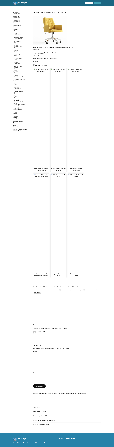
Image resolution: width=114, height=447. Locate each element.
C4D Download (51, 290)
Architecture (15, 43)
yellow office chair (37, 292)
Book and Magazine (18, 58)
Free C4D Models (67, 438)
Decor (14, 57)
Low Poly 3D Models (17, 109)
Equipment (16, 87)
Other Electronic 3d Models (19, 76)
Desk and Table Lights (18, 105)
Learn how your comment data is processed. (72, 393)
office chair (87, 290)
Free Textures (16, 120)
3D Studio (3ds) (16, 13)
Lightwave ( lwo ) (16, 21)
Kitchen (14, 95)
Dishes (15, 96)
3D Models (15, 28)
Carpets (15, 59)
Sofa (15, 92)
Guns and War (17, 35)
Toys (14, 110)
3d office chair (43, 290)
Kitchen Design (17, 100)
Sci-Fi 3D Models (17, 41)
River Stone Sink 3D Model (41, 424)
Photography (16, 78)
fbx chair (63, 290)
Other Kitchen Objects (18, 101)
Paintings (16, 67)
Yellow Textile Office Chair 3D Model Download (45, 58)
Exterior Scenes (16, 126)
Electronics (15, 71)
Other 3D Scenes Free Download (20, 129)
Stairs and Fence (17, 54)
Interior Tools (16, 53)
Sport (15, 42)
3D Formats (15, 12)
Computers (16, 74)
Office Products (17, 75)
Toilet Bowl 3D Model (39, 411)
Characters (16, 32)
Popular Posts (16, 124)
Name (34, 366)
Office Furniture (17, 88)
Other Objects (17, 39)
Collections (15, 116)
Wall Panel (16, 55)
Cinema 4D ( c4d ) (17, 18)
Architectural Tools (18, 46)
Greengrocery (17, 97)
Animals (15, 30)
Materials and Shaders (18, 121)
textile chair (93, 290)
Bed (15, 83)
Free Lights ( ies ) (17, 118)
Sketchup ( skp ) (16, 26)
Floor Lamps (16, 107)
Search (97, 3)
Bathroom (16, 47)
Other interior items (18, 66)
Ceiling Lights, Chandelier (19, 104)
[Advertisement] (90, 26)
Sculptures (16, 68)
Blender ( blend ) (16, 17)
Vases (15, 70)
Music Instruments (18, 38)
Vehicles (15, 112)
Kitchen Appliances (18, 99)
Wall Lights (16, 108)
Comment (35, 351)
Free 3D (68, 290)
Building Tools (17, 49)
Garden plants (17, 63)
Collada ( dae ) (16, 20)
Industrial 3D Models (18, 37)
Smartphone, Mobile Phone (19, 79)
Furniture (15, 80)
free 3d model (75, 290)
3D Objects (15, 29)
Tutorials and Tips (17, 130)
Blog (14, 114)
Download (15, 117)
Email (34, 372)
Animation (15, 113)
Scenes (14, 125)
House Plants (17, 64)
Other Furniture (17, 89)
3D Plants (16, 45)
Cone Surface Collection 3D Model (44, 420)
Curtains (16, 62)
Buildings (16, 50)
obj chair (81, 290)
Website (34, 378)
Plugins (14, 122)
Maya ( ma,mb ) (16, 22)
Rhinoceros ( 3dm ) (17, 25)
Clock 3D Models (17, 60)
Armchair (16, 82)
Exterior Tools (17, 51)
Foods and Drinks (17, 34)
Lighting (15, 103)
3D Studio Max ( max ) (18, 14)
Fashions (16, 33)
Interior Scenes (16, 128)
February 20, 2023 (41, 331)
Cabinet (15, 84)
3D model (36, 290)
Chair (15, 85)
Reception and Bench (18, 91)
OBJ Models (15, 24)
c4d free (57, 290)
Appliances (16, 72)
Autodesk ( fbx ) (16, 16)
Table (15, 93)
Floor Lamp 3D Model (40, 416)
